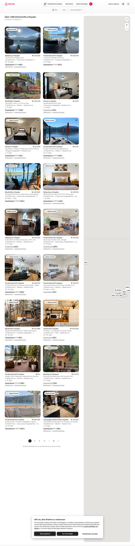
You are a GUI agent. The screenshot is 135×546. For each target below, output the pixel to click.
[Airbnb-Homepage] (10, 4)
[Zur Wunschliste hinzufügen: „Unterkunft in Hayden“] (76, 302)
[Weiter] (58, 440)
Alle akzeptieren (45, 534)
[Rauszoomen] (127, 29)
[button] (10, 64)
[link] (25, 440)
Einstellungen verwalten (90, 534)
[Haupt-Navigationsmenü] (128, 4)
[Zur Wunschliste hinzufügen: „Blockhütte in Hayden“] (37, 74)
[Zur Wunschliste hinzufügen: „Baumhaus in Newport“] (76, 347)
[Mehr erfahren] (21, 19)
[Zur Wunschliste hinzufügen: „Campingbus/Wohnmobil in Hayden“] (76, 393)
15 (53, 441)
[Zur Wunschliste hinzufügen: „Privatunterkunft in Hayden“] (76, 29)
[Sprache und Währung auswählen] (123, 4)
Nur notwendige (67, 534)
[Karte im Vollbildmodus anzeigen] (127, 19)
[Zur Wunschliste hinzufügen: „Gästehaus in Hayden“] (37, 29)
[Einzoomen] (127, 25)
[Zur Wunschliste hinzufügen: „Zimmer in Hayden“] (76, 74)
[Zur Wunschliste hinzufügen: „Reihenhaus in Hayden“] (76, 165)
